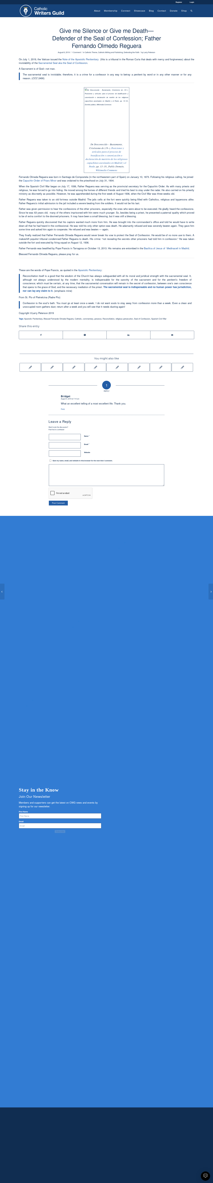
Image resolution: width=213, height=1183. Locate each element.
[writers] (42, 10)
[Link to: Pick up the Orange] (73, 367)
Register (179, 2)
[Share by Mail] (172, 335)
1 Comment (76, 52)
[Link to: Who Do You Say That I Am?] (95, 367)
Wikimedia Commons (106, 170)
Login (192, 2)
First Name (23, 811)
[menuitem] (97, 10)
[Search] (191, 10)
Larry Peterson (149, 52)
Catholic (78, 318)
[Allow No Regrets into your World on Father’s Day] (2, 592)
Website (87, 452)
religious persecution (124, 318)
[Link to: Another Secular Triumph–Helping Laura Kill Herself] (30, 367)
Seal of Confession (142, 318)
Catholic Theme (91, 52)
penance (97, 318)
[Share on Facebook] (41, 335)
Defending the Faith (131, 52)
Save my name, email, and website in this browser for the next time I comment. (83, 461)
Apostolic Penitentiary (90, 270)
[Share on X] (84, 335)
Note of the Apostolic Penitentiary (80, 59)
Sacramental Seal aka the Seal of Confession (62, 63)
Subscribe (60, 831)
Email (86, 444)
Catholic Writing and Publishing (110, 52)
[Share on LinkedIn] (128, 335)
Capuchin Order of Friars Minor (40, 180)
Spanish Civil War (158, 318)
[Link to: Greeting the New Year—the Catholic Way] (139, 367)
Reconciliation (108, 318)
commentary (88, 318)
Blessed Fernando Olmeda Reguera (59, 318)
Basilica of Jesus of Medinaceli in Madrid (166, 248)
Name (87, 436)
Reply (63, 409)
